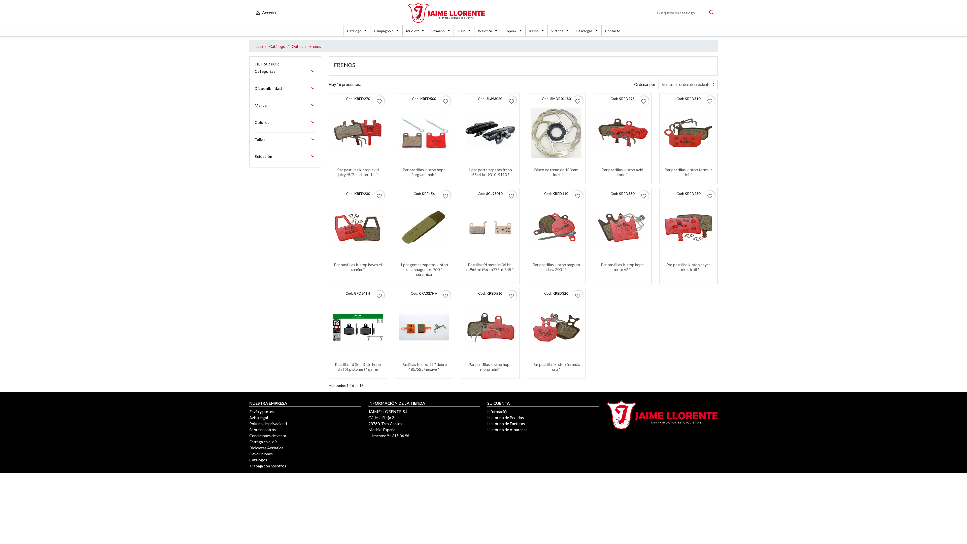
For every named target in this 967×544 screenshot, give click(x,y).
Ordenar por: (645, 84)
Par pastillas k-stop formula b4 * (688, 172)
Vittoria (557, 31)
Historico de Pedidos (505, 417)
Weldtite (485, 31)
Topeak (510, 31)
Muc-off (412, 31)
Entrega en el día (263, 441)
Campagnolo (384, 31)
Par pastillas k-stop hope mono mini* (490, 366)
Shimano (438, 31)
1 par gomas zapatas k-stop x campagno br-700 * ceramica (424, 269)
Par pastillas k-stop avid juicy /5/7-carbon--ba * (358, 172)
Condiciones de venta (267, 435)
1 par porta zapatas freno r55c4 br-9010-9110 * (490, 172)
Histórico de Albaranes (507, 429)
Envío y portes (261, 411)
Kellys (534, 31)
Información (497, 411)
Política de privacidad (268, 423)
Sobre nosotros (262, 429)
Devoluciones (261, 453)
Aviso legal (258, 417)
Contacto (612, 31)
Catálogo (354, 31)
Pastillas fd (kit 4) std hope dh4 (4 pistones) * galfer (358, 366)
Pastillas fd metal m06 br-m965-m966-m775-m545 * (490, 267)
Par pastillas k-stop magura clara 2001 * (556, 267)
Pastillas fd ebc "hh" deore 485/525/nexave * (424, 366)
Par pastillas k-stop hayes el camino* (358, 267)
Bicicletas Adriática (266, 447)
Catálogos (258, 459)
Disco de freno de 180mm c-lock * (556, 172)
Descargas (584, 31)
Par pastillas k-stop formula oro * (556, 366)
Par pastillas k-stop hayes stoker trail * (688, 267)
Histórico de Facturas (506, 423)
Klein (461, 31)
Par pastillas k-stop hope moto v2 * (622, 267)
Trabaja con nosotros (267, 465)
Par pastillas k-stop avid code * (622, 172)
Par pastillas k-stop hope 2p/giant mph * (424, 172)
